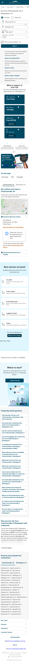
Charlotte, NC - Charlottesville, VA (10, 582)
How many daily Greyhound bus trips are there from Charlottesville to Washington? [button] (13, 481)
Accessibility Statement (15, 654)
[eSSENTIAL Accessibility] (16, 649)
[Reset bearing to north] (26, 205)
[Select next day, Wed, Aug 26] (26, 32)
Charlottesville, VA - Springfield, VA (11, 609)
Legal (11, 652)
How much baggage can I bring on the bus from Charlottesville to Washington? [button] (13, 438)
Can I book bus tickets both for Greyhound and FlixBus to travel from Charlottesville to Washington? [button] (13, 474)
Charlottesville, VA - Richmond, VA (10, 580)
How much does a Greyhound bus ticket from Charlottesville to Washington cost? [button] (12, 425)
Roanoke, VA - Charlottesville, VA (10, 592)
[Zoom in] (26, 201)
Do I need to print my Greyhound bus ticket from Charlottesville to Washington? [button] (13, 503)
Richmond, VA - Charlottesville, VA (10, 568)
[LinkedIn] (5, 649)
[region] (14, 207)
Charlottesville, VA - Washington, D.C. (11, 575)
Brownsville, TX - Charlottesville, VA (11, 614)
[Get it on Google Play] (10, 641)
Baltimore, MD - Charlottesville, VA (11, 595)
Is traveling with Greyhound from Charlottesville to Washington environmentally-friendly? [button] (12, 446)
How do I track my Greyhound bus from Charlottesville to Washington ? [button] (13, 432)
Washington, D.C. (21, 184)
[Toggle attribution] (26, 213)
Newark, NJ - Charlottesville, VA (10, 585)
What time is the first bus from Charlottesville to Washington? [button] (11, 461)
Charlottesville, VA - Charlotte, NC (10, 599)
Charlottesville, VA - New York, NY (10, 570)
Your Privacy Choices (16, 656)
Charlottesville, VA (8, 184)
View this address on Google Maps (13, 227)
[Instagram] (4, 649)
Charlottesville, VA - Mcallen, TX (10, 590)
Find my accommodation (11, 42)
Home (2, 7)
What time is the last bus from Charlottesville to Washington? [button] (11, 467)
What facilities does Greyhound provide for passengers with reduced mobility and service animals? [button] (13, 489)
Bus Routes (10, 7)
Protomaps (14, 213)
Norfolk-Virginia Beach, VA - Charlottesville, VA (14, 597)
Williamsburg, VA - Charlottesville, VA (11, 604)
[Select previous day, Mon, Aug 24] (24, 32)
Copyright (24, 652)
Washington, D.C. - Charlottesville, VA (11, 578)
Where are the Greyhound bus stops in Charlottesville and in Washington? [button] (13, 496)
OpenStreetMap (21, 213)
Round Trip (18, 17)
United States (20, 7)
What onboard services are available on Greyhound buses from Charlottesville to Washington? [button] (13, 454)
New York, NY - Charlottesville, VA (10, 573)
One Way (6, 17)
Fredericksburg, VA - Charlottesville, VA (12, 587)
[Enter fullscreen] (26, 208)
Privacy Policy (17, 652)
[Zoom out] (26, 203)
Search (14, 46)
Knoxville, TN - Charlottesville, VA (10, 607)
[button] (14, 22)
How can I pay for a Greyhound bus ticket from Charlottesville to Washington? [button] (12, 511)
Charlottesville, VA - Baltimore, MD (11, 611)
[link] (14, 384)
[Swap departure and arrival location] (25, 24)
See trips (11, 135)
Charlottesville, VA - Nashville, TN (10, 602)
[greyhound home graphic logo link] (14, 2)
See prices (11, 124)
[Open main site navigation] (2, 2)
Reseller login (5, 652)
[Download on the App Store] (20, 641)
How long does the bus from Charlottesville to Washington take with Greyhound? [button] (12, 417)
